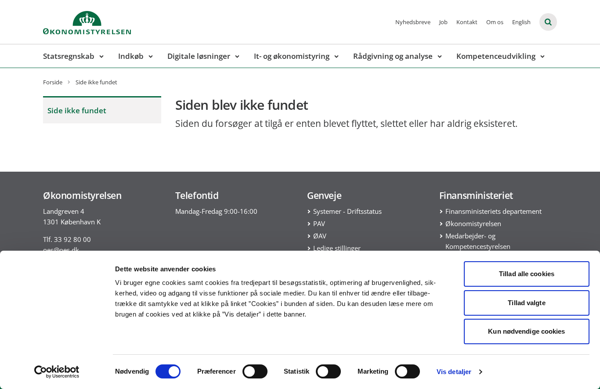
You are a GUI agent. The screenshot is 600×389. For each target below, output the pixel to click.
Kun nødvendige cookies (526, 331)
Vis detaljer (454, 371)
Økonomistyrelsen (473, 223)
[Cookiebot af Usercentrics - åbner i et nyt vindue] (56, 371)
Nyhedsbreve (412, 22)
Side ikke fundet (76, 110)
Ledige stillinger (337, 248)
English (521, 22)
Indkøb (131, 56)
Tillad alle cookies (526, 273)
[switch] (254, 371)
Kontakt (466, 22)
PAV (319, 223)
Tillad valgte (526, 302)
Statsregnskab (68, 56)
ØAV (319, 235)
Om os (494, 22)
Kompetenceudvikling (495, 56)
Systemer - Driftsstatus (347, 211)
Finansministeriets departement (493, 211)
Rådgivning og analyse (393, 56)
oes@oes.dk (61, 249)
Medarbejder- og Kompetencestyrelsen (477, 241)
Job (443, 22)
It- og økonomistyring (291, 56)
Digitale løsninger (198, 56)
